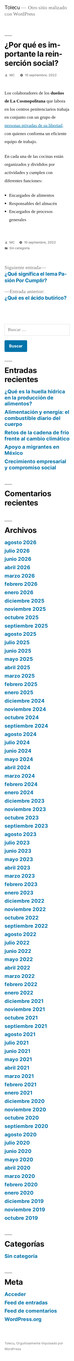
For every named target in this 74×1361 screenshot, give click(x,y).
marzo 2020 (20, 1176)
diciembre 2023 (24, 801)
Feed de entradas (26, 1303)
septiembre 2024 (26, 726)
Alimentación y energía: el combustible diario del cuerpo (37, 418)
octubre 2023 (22, 818)
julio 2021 (17, 1043)
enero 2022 (19, 993)
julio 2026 (17, 551)
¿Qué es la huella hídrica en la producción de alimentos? (35, 397)
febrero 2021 (21, 1084)
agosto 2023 (20, 834)
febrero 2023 (21, 884)
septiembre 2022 (26, 926)
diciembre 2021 (24, 1001)
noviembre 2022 (25, 909)
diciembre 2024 (25, 701)
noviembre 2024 (25, 709)
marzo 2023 (20, 876)
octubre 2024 (22, 717)
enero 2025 (19, 692)
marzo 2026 (20, 576)
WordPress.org (23, 1319)
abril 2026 (17, 567)
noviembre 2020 (25, 1109)
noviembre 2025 (25, 609)
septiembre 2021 (26, 1026)
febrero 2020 (21, 1184)
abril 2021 (17, 1068)
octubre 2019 (21, 1218)
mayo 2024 (19, 759)
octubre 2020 (22, 1118)
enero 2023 (19, 893)
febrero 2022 (21, 984)
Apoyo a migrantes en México (32, 450)
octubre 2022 (22, 918)
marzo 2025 (20, 676)
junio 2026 (18, 559)
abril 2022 (17, 968)
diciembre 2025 (24, 601)
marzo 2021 (19, 1076)
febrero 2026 (21, 584)
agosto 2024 (21, 734)
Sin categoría (19, 248)
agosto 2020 (21, 1134)
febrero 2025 (21, 684)
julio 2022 (17, 943)
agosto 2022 (20, 934)
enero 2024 (19, 792)
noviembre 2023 (25, 809)
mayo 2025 (19, 659)
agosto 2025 (20, 634)
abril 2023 (17, 868)
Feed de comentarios (31, 1311)
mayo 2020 (19, 1159)
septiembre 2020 (26, 1126)
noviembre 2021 (25, 1009)
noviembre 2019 (25, 1209)
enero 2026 (19, 592)
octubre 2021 (21, 1018)
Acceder (15, 1294)
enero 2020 (19, 1193)
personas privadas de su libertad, (34, 125)
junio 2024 (18, 751)
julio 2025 (17, 642)
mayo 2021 (18, 1059)
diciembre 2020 (25, 1101)
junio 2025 (18, 651)
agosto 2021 (20, 1034)
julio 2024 (17, 742)
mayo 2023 (19, 859)
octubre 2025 (22, 617)
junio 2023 (18, 851)
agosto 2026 (20, 542)
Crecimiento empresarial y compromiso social (35, 464)
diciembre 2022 (24, 901)
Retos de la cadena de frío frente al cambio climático (37, 435)
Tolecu (12, 7)
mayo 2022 (19, 959)
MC (12, 75)
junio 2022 (18, 951)
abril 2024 (17, 767)
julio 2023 (17, 843)
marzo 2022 (20, 976)
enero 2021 (18, 1093)
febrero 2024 (21, 784)
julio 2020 (17, 1143)
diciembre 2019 (24, 1201)
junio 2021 (17, 1051)
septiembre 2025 (26, 626)
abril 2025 (17, 667)
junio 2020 (18, 1151)
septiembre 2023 (26, 826)
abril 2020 (17, 1168)
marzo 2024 (20, 776)
